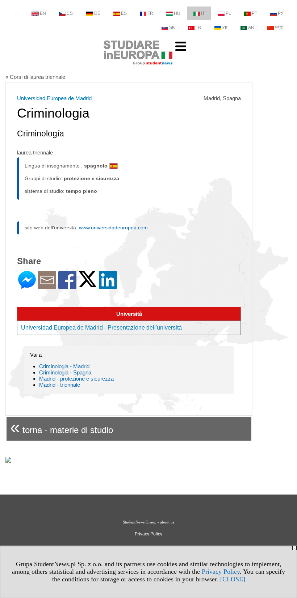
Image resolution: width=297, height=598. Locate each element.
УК (224, 27)
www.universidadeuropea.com (113, 227)
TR (198, 27)
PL (228, 13)
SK (172, 27)
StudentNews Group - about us (148, 522)
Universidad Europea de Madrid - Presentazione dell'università (101, 328)
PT (254, 13)
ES (124, 13)
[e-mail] (47, 286)
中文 (279, 27)
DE (97, 13)
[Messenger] (27, 286)
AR (251, 27)
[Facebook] (67, 286)
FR (150, 13)
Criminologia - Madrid (64, 366)
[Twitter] (88, 284)
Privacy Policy (221, 571)
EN (43, 13)
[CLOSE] (232, 579)
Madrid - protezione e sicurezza (76, 379)
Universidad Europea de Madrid (54, 98)
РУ (281, 13)
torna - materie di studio (61, 427)
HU (177, 13)
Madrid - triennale (59, 385)
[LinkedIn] (108, 286)
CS (70, 13)
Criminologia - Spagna (65, 372)
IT (203, 13)
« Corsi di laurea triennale (35, 77)
